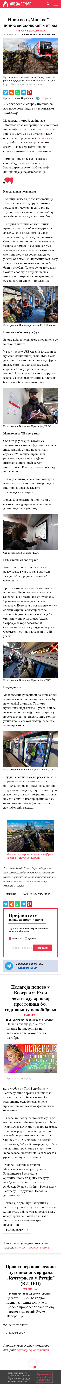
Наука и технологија (30, 30)
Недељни (17, 938)
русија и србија (17, 1230)
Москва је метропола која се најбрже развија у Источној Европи (30, 856)
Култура (29, 1015)
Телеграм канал (27, 967)
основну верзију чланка (33, 1247)
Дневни (32, 938)
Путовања (30, 1289)
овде (24, 1378)
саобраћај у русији (36, 894)
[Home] (5, 4)
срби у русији (15, 1332)
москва (11, 894)
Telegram (45, 98)
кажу (45, 138)
